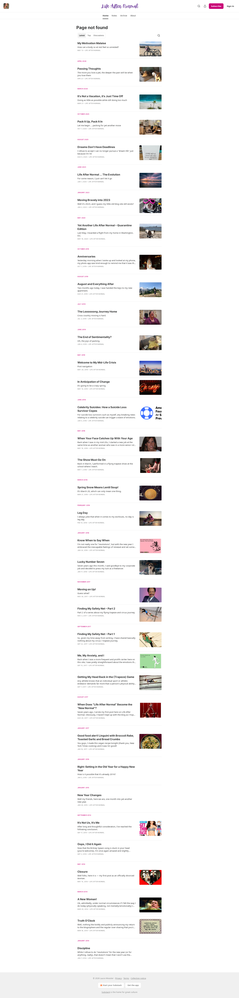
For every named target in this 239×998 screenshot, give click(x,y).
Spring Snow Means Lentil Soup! (97, 487)
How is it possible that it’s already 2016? (96, 774)
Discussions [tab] (98, 35)
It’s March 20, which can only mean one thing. (99, 491)
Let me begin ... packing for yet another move (99, 125)
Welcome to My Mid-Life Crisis (96, 362)
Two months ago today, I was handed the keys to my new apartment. (104, 289)
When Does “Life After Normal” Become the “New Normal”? (104, 706)
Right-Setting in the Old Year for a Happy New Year (106, 768)
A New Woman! (87, 899)
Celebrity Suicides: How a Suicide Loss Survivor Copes (102, 409)
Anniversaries (86, 256)
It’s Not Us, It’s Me (88, 822)
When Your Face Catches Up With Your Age (105, 438)
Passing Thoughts (89, 68)
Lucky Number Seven (90, 561)
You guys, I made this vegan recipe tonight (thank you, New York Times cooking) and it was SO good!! (105, 744)
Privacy (118, 978)
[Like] (79, 82)
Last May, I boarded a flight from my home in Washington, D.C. (105, 234)
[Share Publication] (205, 6)
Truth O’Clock (86, 920)
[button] (105, 15)
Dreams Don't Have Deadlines (96, 147)
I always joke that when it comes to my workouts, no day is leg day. (105, 518)
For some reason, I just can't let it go (94, 178)
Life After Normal (93, 50)
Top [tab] (89, 35)
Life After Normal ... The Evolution (98, 174)
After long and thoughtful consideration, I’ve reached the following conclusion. (104, 828)
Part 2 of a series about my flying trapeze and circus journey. (106, 612)
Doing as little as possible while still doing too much (102, 100)
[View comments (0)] (97, 82)
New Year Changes (89, 795)
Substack (106, 992)
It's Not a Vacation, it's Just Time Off (100, 96)
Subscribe (216, 6)
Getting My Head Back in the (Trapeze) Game (105, 677)
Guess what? (83, 593)
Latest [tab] (82, 35)
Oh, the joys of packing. (88, 340)
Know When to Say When (93, 540)
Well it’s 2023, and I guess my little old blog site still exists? (105, 203)
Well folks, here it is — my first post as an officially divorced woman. (105, 877)
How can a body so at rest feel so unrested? (98, 47)
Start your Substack (112, 985)
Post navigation (84, 366)
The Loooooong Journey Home (97, 311)
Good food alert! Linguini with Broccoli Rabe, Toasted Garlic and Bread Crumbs (105, 737)
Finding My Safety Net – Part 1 (96, 634)
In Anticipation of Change (93, 381)
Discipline (83, 948)
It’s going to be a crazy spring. (91, 385)
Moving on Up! (86, 589)
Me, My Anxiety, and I (90, 655)
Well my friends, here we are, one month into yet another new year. (104, 800)
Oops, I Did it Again (89, 844)
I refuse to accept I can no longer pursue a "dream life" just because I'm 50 (105, 152)
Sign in (230, 6)
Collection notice (138, 978)
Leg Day (82, 512)
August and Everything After (95, 284)
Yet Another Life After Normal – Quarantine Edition (104, 227)
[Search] (199, 6)
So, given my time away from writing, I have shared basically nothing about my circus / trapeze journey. (106, 639)
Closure (82, 871)
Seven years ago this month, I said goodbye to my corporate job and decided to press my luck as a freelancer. (106, 567)
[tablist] (91, 35)
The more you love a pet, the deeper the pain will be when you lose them (105, 74)
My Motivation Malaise (91, 43)
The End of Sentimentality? (94, 337)
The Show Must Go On (91, 459)
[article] (119, 48)
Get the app (133, 985)
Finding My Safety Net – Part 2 (96, 608)
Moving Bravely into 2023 (93, 200)
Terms (126, 978)
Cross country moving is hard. (91, 315)
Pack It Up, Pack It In (90, 121)
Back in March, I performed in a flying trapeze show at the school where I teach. (105, 465)
